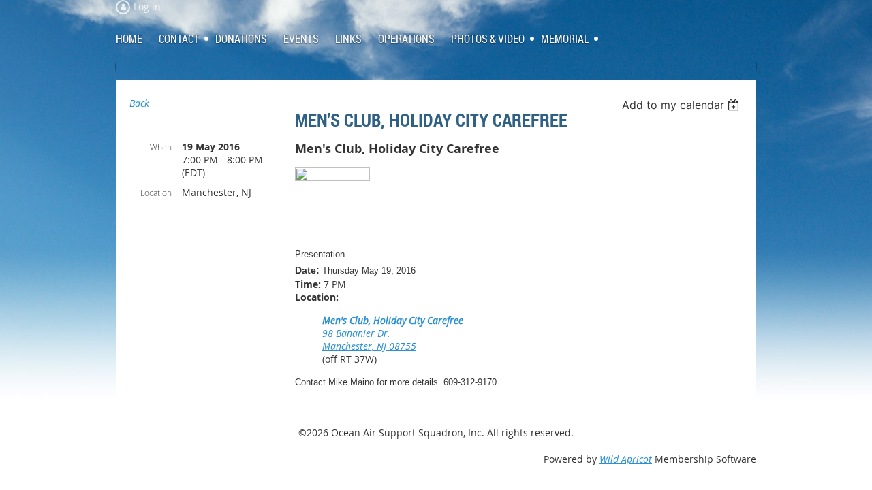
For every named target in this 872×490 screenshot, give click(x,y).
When (161, 147)
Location (156, 192)
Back (139, 103)
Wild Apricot (626, 459)
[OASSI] (332, 178)
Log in (147, 6)
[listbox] (682, 105)
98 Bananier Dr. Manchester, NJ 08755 (369, 340)
